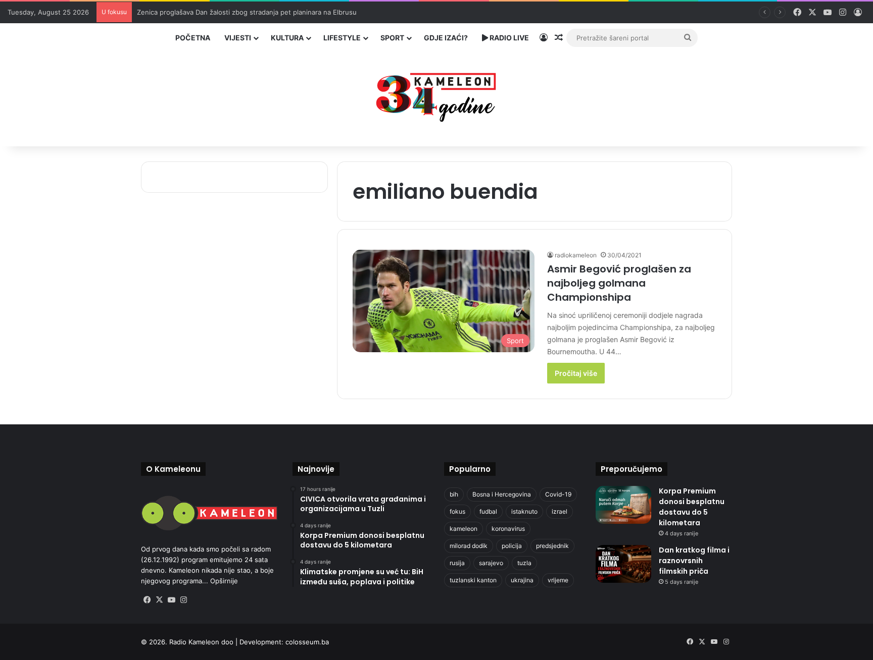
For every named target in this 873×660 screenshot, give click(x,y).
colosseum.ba (307, 642)
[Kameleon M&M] (436, 95)
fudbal (488, 511)
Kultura (287, 37)
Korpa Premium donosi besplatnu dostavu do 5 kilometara (691, 507)
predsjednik (552, 545)
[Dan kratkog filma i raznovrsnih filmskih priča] (623, 564)
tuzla (524, 563)
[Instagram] (183, 600)
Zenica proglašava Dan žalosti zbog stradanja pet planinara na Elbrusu (247, 12)
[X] (159, 600)
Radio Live (508, 37)
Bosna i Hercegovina (501, 494)
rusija (457, 563)
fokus (457, 511)
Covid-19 (558, 494)
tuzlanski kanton (473, 580)
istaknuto (524, 511)
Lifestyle (342, 37)
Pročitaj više (576, 373)
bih (454, 494)
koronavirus (508, 528)
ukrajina (522, 580)
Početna (192, 37)
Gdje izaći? (446, 37)
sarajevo (491, 563)
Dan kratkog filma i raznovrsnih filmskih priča (694, 560)
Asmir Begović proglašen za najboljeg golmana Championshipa (619, 283)
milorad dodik (469, 545)
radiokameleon (576, 255)
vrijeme (558, 580)
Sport (392, 37)
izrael (559, 511)
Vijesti (237, 37)
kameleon (463, 528)
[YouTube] (171, 600)
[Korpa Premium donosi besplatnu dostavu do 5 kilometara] (623, 505)
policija (512, 545)
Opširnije (224, 581)
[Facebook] (147, 600)
